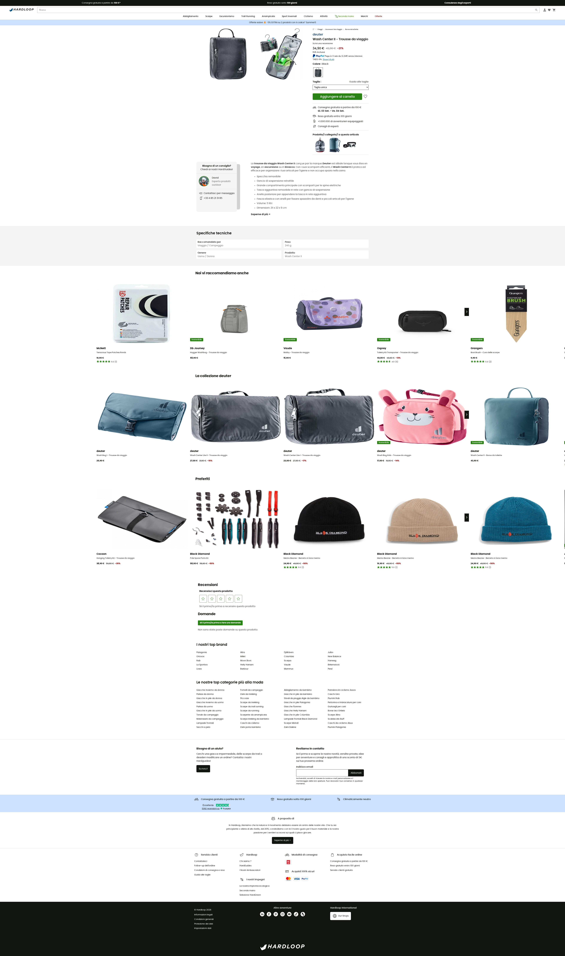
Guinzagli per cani (337, 707)
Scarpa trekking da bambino (254, 719)
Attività (323, 16)
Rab (198, 661)
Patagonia (201, 652)
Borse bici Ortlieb (336, 711)
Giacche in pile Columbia (297, 715)
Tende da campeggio (207, 715)
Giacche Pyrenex (292, 707)
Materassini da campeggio (209, 719)
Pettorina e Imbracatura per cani (344, 702)
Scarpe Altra (334, 715)
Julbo (330, 652)
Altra (242, 652)
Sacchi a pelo (203, 727)
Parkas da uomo (204, 707)
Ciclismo (308, 16)
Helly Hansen (247, 665)
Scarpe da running (249, 711)
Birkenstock (333, 665)
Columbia (289, 657)
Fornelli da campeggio (251, 690)
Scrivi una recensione (323, 43)
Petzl (330, 669)
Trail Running (248, 16)
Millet (242, 657)
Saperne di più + (260, 214)
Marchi (364, 16)
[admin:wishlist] (365, 96)
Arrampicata (268, 16)
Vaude (287, 665)
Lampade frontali (205, 723)
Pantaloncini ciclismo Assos (342, 690)
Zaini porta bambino (250, 727)
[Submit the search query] (536, 11)
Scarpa (287, 661)
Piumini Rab (334, 698)
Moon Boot (245, 661)
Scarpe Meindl (291, 723)
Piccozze (244, 698)
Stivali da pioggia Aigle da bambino (301, 698)
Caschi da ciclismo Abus (340, 723)
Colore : (320, 64)
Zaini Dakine (290, 727)
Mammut (288, 669)
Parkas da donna (204, 694)
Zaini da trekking (248, 694)
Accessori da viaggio (333, 29)
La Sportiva (201, 665)
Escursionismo (227, 16)
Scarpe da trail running (251, 707)
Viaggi (320, 29)
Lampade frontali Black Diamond (300, 719)
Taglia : (317, 82)
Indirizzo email (304, 767)
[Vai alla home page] (315, 29)
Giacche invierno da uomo (210, 702)
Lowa (199, 669)
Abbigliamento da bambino (298, 690)
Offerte (378, 16)
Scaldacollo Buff (336, 719)
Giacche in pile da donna (209, 698)
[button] (228, 54)
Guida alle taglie (359, 82)
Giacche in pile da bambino (298, 694)
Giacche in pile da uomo (208, 711)
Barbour (244, 669)
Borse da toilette (351, 29)
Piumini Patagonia (337, 727)
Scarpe (208, 16)
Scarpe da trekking (249, 702)
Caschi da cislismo (249, 723)
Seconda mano (346, 16)
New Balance (334, 657)
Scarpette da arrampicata (253, 715)
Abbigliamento (190, 16)
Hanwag (332, 661)
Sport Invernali (289, 16)
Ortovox (200, 657)
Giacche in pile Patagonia (297, 702)
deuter (318, 34)
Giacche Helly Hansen (295, 711)
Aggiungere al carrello (337, 96)
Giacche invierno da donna (210, 690)
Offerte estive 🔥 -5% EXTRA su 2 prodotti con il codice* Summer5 (282, 23)
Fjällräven (289, 652)
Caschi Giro (334, 694)
